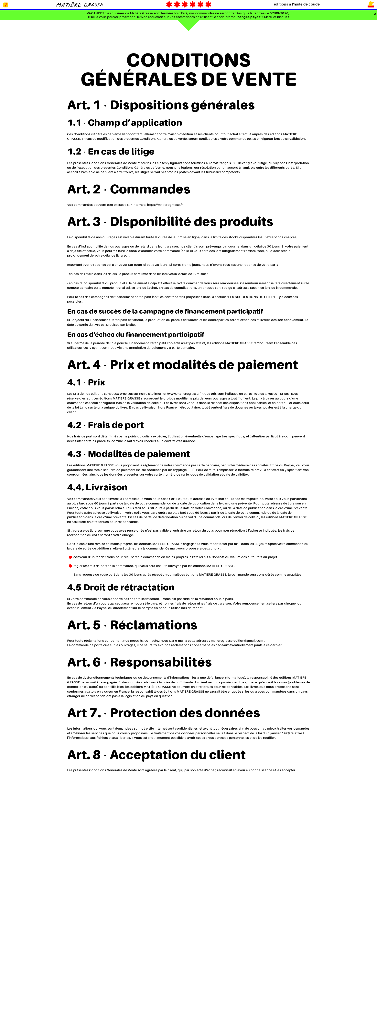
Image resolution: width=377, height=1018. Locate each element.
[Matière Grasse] (80, 4)
